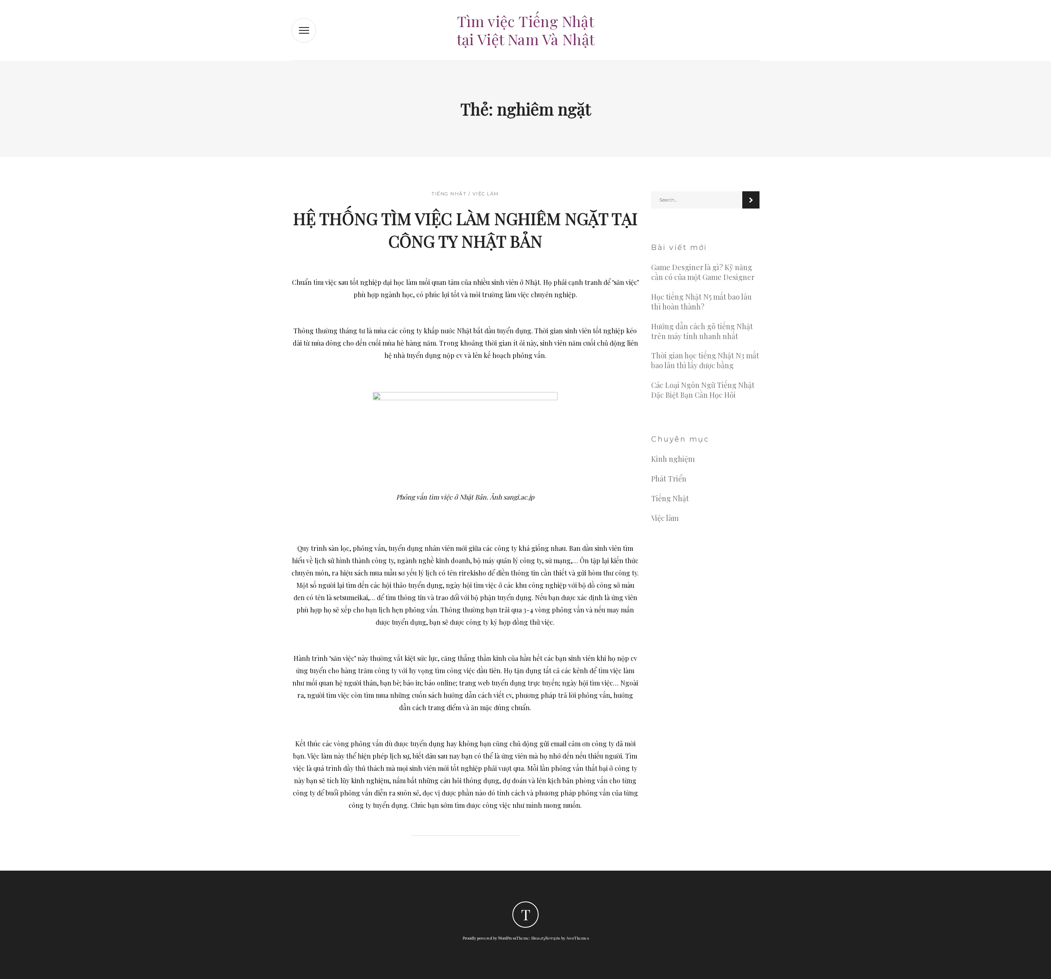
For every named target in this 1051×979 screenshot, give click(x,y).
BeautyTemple (545, 938)
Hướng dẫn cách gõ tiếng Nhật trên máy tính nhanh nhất (702, 331)
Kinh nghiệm (673, 459)
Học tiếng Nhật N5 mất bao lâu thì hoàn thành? (701, 302)
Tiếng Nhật (448, 194)
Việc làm (486, 194)
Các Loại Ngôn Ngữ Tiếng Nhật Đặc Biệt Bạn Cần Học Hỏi (703, 390)
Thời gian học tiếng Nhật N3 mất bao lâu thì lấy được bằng (705, 360)
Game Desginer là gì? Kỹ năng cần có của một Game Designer (703, 272)
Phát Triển (668, 479)
